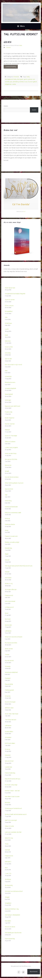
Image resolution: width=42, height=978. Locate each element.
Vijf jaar (7, 571)
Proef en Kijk (8, 412)
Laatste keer (8, 767)
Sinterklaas (8, 323)
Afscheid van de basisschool (14, 891)
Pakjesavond (9, 595)
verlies (14, 84)
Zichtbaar (8, 879)
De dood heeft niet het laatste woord (15, 814)
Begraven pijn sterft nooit (12, 406)
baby (28, 76)
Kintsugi (7, 518)
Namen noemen (10, 424)
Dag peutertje (9, 684)
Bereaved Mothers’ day (12, 909)
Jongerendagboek (10, 388)
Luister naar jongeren (11, 447)
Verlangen (8, 400)
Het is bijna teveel (10, 601)
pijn (11, 81)
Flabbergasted (9, 690)
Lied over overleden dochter (13, 832)
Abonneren (34, 972)
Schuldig (7, 353)
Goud (6, 613)
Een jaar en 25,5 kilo (11, 459)
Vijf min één (8, 358)
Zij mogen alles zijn (11, 589)
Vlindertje (7, 666)
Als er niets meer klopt (11, 714)
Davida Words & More (11, 477)
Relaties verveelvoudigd (12, 542)
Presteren (8, 678)
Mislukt (7, 560)
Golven (7, 42)
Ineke (33, 11)
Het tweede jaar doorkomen (13, 932)
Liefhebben (8, 631)
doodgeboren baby (10, 79)
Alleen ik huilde (9, 826)
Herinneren (8, 577)
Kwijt (6, 335)
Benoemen (8, 465)
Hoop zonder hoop (10, 453)
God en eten (8, 625)
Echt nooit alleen (10, 743)
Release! (7, 429)
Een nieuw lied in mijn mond (13, 364)
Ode (6, 317)
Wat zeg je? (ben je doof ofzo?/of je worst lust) (18, 566)
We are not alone (10, 926)
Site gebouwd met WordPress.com (21, 966)
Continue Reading (10, 66)
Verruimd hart (9, 761)
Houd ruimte (9, 347)
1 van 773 (8, 873)
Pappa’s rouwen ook (11, 536)
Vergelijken (8, 903)
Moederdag (8, 548)
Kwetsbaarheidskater (11, 506)
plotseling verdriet (18, 81)
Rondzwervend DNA (11, 643)
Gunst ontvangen (10, 702)
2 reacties (8, 47)
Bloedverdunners (10, 382)
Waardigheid (9, 394)
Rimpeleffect (8, 311)
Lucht (6, 329)
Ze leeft (7, 471)
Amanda (16, 76)
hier (24, 211)
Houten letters (9, 731)
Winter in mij (8, 583)
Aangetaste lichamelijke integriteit (15, 293)
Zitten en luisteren (10, 441)
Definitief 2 (8, 861)
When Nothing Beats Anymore (14, 483)
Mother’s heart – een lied (12, 790)
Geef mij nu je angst (11, 820)
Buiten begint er (9, 418)
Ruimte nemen (9, 660)
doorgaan (20, 79)
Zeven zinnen (9, 648)
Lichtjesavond (9, 607)
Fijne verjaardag (10, 938)
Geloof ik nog (9, 838)
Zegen (7, 554)
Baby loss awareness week (13, 512)
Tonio (6, 844)
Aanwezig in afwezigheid (12, 915)
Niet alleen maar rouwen (12, 796)
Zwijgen (7, 897)
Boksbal (7, 802)
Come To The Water (11, 435)
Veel (6, 495)
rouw (25, 81)
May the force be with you (12, 779)
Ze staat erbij (9, 885)
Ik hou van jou (9, 305)
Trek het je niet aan (10, 719)
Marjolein (8, 755)
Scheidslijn (8, 376)
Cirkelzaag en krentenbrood (13, 808)
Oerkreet (7, 850)
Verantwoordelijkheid (11, 672)
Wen (6, 370)
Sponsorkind (9, 489)
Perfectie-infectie (10, 524)
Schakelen (8, 737)
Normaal (7, 619)
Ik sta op (7, 749)
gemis (26, 79)
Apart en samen (10, 299)
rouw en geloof (32, 81)
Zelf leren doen (9, 708)
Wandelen (8, 921)
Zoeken (6, 106)
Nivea (6, 530)
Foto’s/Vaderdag (10, 773)
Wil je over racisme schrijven (13, 637)
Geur (6, 867)
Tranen (7, 654)
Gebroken (8, 341)
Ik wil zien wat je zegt (11, 785)
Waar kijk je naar (10, 288)
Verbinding (8, 500)
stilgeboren (8, 84)
